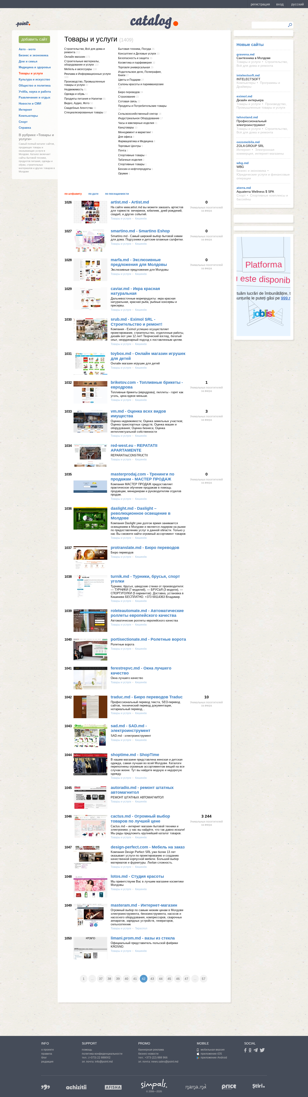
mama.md (196, 1086)
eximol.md (244, 96)
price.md (229, 1087)
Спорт (23, 121)
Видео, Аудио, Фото (77, 103)
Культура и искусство (34, 79)
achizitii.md (76, 1087)
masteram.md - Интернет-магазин (144, 905)
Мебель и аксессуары (78, 69)
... (92, 978)
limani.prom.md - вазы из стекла (143, 938)
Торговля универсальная (134, 67)
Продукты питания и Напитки (83, 98)
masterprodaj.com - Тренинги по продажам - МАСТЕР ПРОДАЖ (142, 476)
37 (101, 978)
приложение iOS (211, 1053)
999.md (45, 1087)
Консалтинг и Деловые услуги (137, 53)
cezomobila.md (248, 142)
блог (44, 1057)
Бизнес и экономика (33, 55)
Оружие (123, 173)
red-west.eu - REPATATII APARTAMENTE (134, 448)
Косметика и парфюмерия (135, 62)
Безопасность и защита (133, 58)
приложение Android (214, 1057)
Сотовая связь (127, 101)
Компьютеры (28, 115)
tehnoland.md (247, 117)
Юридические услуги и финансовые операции (263, 176)
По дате (93, 193)
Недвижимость (73, 89)
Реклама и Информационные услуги (87, 73)
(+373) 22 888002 (99, 1057)
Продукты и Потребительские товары (142, 105)
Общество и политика (35, 85)
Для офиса (125, 136)
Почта (122, 150)
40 (126, 978)
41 (135, 978)
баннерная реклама (151, 1049)
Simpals (154, 1084)
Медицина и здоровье (35, 67)
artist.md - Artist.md (130, 202)
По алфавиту (73, 193)
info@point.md (104, 1061)
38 (109, 978)
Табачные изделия (130, 159)
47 (186, 978)
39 (118, 978)
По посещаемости (117, 193)
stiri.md (259, 1086)
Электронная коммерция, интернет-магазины (260, 151)
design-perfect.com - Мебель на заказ (148, 847)
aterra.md (244, 188)
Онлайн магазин (74, 56)
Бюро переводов (129, 92)
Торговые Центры (129, 146)
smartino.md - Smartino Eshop (140, 231)
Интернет (25, 109)
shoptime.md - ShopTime (135, 754)
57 (203, 978)
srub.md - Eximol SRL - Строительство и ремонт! (136, 322)
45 (169, 978)
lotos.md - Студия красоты (137, 876)
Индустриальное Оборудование (138, 118)
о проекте (47, 1049)
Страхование (126, 96)
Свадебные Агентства (78, 108)
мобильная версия (213, 1049)
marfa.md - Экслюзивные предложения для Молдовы (139, 262)
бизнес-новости (148, 1053)
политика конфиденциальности (102, 1053)
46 (178, 978)
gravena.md (246, 54)
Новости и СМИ (30, 103)
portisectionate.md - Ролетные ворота (148, 639)
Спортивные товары (131, 155)
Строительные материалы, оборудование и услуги (81, 63)
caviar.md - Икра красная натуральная (135, 291)
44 (161, 978)
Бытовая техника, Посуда (134, 48)
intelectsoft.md (248, 75)
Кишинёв (140, 218)
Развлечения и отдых (34, 97)
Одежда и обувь (74, 94)
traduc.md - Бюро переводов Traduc (147, 697)
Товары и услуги (31, 73)
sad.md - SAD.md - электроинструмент (130, 728)
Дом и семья (28, 61)
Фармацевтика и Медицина (135, 141)
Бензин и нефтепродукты (134, 169)
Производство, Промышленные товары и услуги (84, 83)
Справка (25, 127)
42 (143, 978)
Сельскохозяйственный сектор (138, 113)
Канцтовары (126, 127)
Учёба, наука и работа (35, 91)
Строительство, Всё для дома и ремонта (262, 63)
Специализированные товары (83, 112)
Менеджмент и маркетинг (134, 132)
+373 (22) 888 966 (156, 1057)
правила (46, 1053)
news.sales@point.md (164, 1061)
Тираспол (140, 928)
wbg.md (243, 163)
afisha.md (113, 1087)
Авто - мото (27, 49)
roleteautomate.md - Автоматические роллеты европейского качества (147, 613)
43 (152, 978)
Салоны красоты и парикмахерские (141, 84)
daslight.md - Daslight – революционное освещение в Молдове (140, 513)
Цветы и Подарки (129, 79)
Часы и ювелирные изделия (136, 123)
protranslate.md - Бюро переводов (145, 547)
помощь (87, 1049)
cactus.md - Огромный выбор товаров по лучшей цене (140, 818)
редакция (47, 1061)
